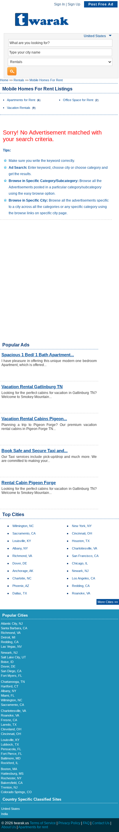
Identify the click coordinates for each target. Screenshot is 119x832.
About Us (8, 827)
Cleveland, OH (11, 729)
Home (4, 80)
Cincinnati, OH (82, 533)
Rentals (19, 80)
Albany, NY (20, 548)
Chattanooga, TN (13, 681)
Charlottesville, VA (84, 548)
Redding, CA (81, 585)
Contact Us (100, 823)
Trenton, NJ (9, 787)
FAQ (86, 823)
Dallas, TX (19, 593)
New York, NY (82, 526)
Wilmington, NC (23, 526)
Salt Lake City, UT (13, 657)
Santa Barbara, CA (14, 628)
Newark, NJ (80, 571)
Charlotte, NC (21, 578)
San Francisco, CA (85, 556)
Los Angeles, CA (83, 578)
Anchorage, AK (22, 571)
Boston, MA (9, 769)
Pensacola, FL (11, 749)
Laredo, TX (8, 724)
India (4, 814)
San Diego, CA (11, 671)
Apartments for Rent (21, 100)
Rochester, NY (11, 778)
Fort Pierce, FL (11, 753)
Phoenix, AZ (20, 585)
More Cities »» (108, 602)
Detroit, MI (8, 637)
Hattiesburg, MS (12, 773)
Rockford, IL (9, 763)
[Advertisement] (59, 283)
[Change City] (111, 35)
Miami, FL (7, 695)
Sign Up (74, 4)
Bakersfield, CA (12, 782)
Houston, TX (81, 541)
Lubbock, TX (10, 744)
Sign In (59, 4)
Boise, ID (7, 662)
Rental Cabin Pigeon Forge (28, 482)
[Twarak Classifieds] (41, 25)
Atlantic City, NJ (12, 623)
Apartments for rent (33, 827)
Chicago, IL (80, 563)
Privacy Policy (69, 823)
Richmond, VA (22, 556)
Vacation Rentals (18, 107)
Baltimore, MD (11, 758)
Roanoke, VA (81, 593)
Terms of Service (43, 823)
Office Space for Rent (78, 100)
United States (10, 808)
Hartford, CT (9, 686)
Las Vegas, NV (11, 646)
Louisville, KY (21, 541)
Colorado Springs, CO (16, 792)
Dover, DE (19, 563)
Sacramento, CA (24, 533)
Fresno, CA (9, 720)
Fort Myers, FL (11, 675)
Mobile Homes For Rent (46, 80)
